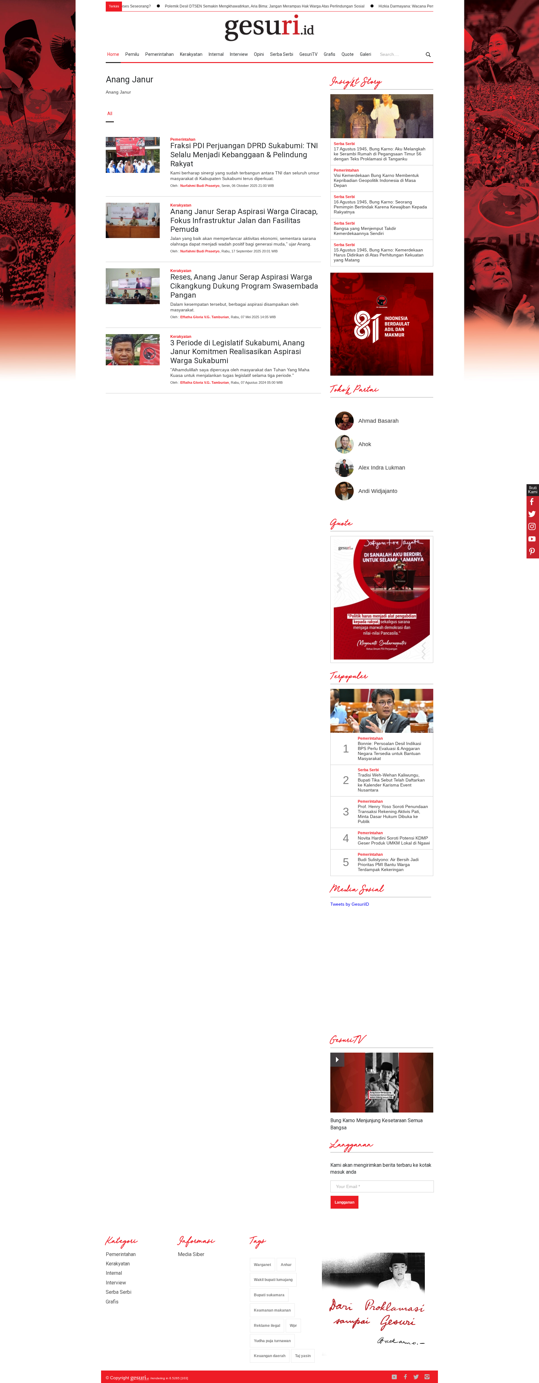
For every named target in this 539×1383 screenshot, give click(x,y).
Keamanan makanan (272, 1310)
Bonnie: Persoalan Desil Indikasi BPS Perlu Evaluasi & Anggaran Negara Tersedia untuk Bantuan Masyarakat (389, 751)
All (109, 113)
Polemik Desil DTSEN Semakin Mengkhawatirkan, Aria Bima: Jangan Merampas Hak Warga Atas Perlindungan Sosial (218, 6)
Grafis (329, 54)
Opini (259, 54)
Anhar (286, 1265)
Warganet (262, 1265)
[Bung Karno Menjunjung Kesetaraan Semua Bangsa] (381, 1083)
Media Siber (191, 1254)
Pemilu (132, 54)
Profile (364, 113)
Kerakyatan (191, 54)
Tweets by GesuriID (349, 904)
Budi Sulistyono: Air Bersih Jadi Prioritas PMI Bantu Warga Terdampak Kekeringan (388, 864)
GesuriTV (308, 54)
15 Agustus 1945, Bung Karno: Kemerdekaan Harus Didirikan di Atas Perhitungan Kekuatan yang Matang (379, 254)
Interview (239, 54)
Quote (348, 54)
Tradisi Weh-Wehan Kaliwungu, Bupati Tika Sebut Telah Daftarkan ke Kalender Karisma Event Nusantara (391, 782)
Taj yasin (303, 1356)
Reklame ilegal (267, 1325)
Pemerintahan (159, 54)
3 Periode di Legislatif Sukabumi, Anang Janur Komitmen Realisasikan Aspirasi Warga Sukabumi (237, 351)
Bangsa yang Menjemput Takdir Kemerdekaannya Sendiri (365, 231)
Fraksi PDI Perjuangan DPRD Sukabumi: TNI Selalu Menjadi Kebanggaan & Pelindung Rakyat (244, 154)
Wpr (293, 1325)
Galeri (365, 54)
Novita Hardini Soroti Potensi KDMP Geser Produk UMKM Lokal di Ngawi (394, 840)
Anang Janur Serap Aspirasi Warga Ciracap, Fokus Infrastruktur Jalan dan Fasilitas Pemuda (244, 220)
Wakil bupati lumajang (273, 1280)
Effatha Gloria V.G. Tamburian (204, 317)
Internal (216, 54)
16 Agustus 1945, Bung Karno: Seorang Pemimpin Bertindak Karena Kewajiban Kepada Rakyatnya (380, 206)
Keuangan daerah (269, 1356)
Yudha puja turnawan (272, 1341)
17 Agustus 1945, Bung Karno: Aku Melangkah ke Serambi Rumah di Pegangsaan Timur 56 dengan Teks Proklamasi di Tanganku (379, 153)
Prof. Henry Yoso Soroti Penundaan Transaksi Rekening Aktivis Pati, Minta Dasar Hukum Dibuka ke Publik (393, 814)
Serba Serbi (281, 54)
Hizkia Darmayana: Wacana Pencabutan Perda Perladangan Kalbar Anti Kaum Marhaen (407, 6)
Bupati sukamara (269, 1295)
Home (113, 54)
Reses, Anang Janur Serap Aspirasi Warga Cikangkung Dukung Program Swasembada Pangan (244, 286)
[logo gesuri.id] (269, 28)
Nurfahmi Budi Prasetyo (200, 185)
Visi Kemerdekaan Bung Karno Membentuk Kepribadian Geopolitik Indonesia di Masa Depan (376, 180)
